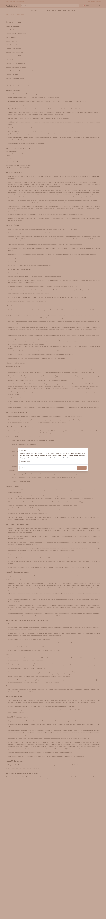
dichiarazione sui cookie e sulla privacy (62, 457)
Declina (24, 467)
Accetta (82, 467)
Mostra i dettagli (26, 461)
